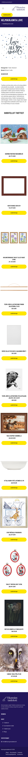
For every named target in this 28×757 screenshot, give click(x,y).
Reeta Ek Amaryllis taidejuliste (14, 629)
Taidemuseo (7, 729)
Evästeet (20, 752)
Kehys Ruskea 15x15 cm (14, 206)
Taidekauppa (7, 15)
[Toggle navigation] (3, 8)
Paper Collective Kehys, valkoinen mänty (14, 351)
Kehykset (14, 68)
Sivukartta (20, 754)
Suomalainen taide (9, 726)
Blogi (5, 731)
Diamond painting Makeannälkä (14, 154)
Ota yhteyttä (13, 752)
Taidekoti (6, 723)
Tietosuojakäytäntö (10, 754)
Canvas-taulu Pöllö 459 (14, 674)
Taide (9, 68)
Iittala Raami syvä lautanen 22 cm (14, 480)
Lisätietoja (14, 79)
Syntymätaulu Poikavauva (14, 532)
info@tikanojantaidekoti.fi (7, 2)
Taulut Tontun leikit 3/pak (14, 584)
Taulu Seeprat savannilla (14, 436)
